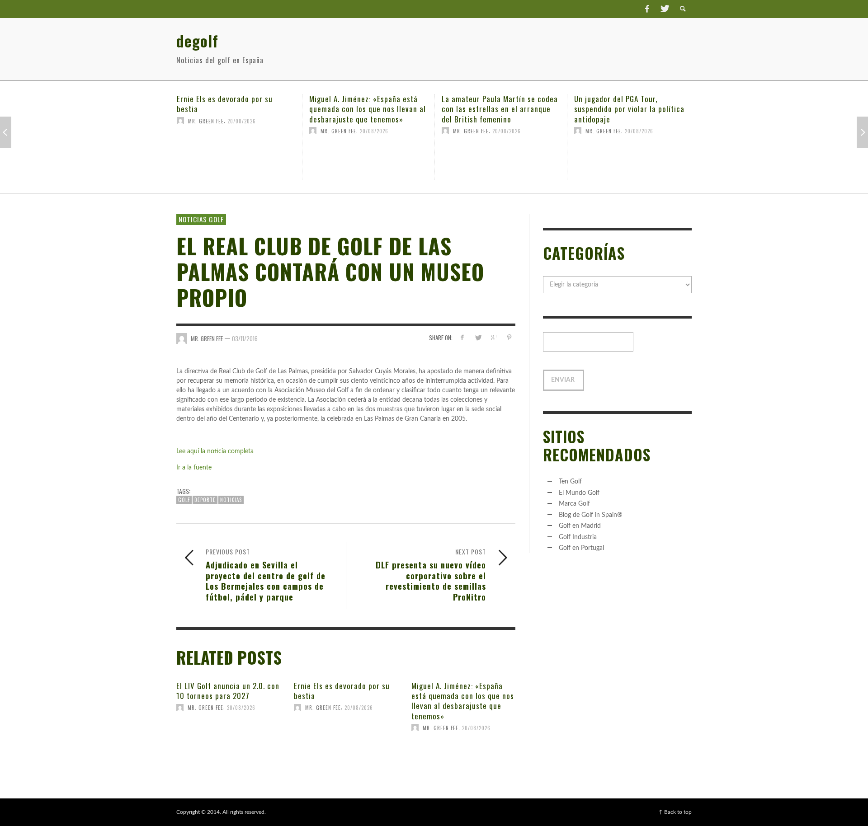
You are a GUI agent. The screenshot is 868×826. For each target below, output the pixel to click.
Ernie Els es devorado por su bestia (225, 103)
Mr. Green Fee (206, 120)
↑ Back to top (675, 812)
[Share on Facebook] (462, 338)
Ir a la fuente (194, 468)
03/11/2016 (245, 338)
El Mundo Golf (579, 493)
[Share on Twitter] (478, 338)
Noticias (231, 499)
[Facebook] (647, 9)
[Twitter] (664, 9)
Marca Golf (574, 504)
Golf (184, 499)
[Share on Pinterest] (509, 338)
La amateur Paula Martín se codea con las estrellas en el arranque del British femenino (500, 108)
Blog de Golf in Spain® (591, 515)
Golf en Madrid (580, 526)
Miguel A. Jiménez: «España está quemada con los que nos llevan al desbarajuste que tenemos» (367, 108)
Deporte (205, 499)
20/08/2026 (241, 120)
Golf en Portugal (581, 548)
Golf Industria (578, 537)
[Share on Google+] (493, 338)
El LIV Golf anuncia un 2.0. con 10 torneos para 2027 (227, 690)
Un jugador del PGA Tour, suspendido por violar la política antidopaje (629, 108)
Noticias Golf (201, 219)
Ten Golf (570, 482)
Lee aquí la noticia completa (215, 451)
